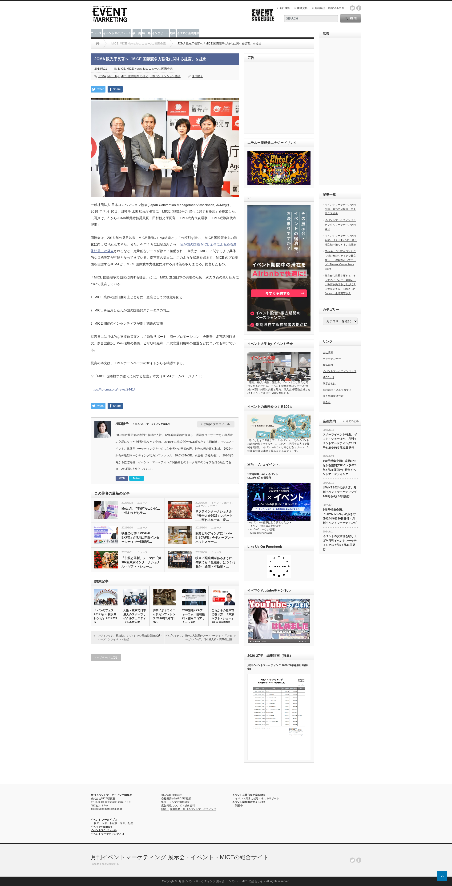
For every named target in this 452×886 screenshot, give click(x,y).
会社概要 (284, 8)
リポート (212, 505)
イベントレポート (221, 502)
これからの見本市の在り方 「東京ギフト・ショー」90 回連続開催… (223, 616)
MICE (121, 68)
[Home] (98, 43)
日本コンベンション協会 (165, 76)
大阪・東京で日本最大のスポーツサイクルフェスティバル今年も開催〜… (134, 618)
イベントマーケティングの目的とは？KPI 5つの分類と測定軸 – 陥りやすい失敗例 (341, 240)
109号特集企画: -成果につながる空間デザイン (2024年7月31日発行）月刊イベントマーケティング (339, 467)
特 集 (146, 33)
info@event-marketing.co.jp (106, 808)
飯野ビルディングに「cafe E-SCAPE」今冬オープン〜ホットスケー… (214, 538)
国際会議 (167, 68)
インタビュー (160, 33)
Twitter (136, 478)
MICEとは (328, 377)
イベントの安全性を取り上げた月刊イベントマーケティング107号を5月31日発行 (340, 543)
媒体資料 (302, 8)
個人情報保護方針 (333, 396)
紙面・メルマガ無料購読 (175, 802)
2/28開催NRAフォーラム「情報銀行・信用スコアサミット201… (193, 616)
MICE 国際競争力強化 (134, 76)
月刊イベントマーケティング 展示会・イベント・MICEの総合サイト (180, 857)
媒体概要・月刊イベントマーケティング (193, 809)
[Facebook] (358, 860)
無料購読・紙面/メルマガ (329, 8)
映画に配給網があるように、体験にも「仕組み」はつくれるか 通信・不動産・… (215, 562)
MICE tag (113, 76)
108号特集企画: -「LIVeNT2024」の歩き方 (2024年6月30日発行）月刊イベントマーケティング (340, 516)
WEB (122, 478)
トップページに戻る (105, 657)
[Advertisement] (279, 98)
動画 (173, 33)
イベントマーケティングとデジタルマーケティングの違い (340, 224)
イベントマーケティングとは (339, 371)
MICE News (134, 68)
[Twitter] (352, 860)
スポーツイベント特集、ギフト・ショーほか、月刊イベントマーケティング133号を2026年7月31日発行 (340, 441)
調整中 (239, 805)
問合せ (327, 402)
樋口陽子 (197, 76)
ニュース (96, 33)
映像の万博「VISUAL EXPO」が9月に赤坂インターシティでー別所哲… (140, 538)
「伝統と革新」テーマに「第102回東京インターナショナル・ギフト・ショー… (141, 562)
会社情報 (328, 352)
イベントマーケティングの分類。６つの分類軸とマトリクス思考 (340, 209)
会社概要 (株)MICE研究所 (176, 798)
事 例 (137, 33)
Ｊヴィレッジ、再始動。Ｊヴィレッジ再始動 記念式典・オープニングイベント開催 (130, 637)
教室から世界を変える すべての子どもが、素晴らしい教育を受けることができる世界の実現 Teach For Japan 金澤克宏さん (340, 284)
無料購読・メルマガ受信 (337, 389)
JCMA (102, 76)
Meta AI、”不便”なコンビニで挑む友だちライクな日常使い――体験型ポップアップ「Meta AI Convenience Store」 (340, 260)
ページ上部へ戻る (442, 876)
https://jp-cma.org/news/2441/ (113, 389)
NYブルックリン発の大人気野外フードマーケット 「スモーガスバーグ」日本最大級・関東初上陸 (198, 637)
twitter (352, 8)
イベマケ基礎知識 (188, 33)
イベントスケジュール (117, 33)
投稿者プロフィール (217, 424)
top (145, 68)
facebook (358, 8)
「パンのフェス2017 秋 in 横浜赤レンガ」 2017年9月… (105, 616)
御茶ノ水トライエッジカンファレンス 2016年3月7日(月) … (164, 616)
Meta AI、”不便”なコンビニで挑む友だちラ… (140, 511)
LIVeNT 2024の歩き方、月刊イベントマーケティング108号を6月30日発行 (340, 492)
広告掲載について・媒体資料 (178, 805)
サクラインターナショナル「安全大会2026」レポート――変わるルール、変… (214, 516)
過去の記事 (352, 421)
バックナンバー (332, 358)
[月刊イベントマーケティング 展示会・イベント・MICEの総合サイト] (110, 20)
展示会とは (329, 383)
